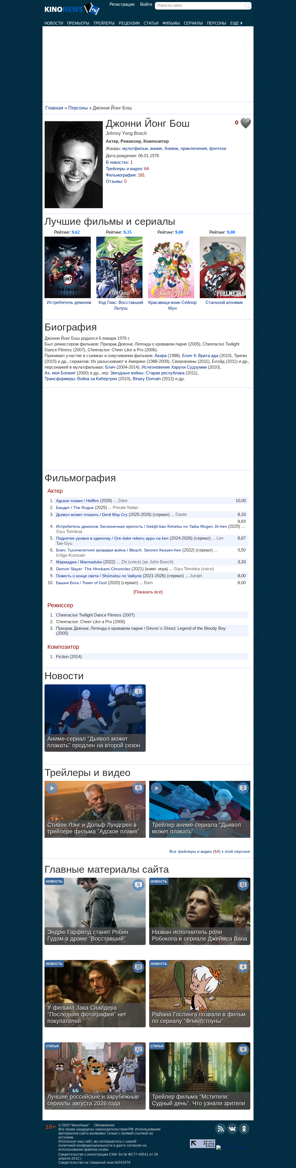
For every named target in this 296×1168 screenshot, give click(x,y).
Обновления (104, 1125)
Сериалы (193, 23)
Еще (235, 23)
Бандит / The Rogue (75, 507)
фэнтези (217, 148)
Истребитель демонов (69, 302)
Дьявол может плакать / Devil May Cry (91, 514)
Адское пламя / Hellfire (77, 500)
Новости (54, 23)
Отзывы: (116, 181)
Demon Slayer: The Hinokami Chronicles (93, 569)
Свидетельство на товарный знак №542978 (94, 1162)
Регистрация (122, 4)
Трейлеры (104, 23)
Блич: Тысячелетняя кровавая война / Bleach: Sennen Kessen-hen (118, 550)
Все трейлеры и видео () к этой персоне (209, 851)
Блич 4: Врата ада (200, 355)
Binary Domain (147, 378)
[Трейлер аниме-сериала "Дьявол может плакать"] (199, 810)
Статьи (151, 23)
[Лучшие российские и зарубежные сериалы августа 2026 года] (95, 1076)
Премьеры (78, 23)
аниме (156, 148)
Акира (160, 355)
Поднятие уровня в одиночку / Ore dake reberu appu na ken (112, 538)
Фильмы (171, 23)
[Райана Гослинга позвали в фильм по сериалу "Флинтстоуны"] (199, 994)
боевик (171, 148)
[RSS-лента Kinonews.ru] (220, 1128)
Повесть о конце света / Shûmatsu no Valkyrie (99, 575)
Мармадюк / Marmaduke (79, 562)
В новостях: (119, 162)
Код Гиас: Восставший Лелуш (121, 305)
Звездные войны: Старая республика (147, 372)
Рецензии (129, 23)
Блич (110, 367)
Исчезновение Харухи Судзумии (174, 367)
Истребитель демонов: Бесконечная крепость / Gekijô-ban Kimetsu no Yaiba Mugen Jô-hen (141, 526)
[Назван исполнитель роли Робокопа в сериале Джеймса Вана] (199, 912)
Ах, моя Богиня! (60, 372)
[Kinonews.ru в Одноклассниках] (244, 1128)
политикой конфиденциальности (85, 1145)
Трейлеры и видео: (127, 168)
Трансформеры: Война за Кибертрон (81, 378)
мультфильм (135, 148)
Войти (146, 4)
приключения (194, 148)
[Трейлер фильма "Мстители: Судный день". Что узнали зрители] (199, 1076)
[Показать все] (148, 591)
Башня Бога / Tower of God (81, 582)
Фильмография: (125, 174)
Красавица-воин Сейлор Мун (172, 305)
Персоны (216, 23)
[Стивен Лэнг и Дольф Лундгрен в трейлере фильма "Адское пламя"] (95, 810)
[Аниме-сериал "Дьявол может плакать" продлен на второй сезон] (95, 718)
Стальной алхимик (224, 302)
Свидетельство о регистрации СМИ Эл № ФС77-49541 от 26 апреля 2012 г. (108, 1156)
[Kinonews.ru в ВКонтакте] (232, 1128)
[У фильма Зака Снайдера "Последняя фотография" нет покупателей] (95, 994)
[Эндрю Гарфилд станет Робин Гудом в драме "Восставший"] (95, 912)
